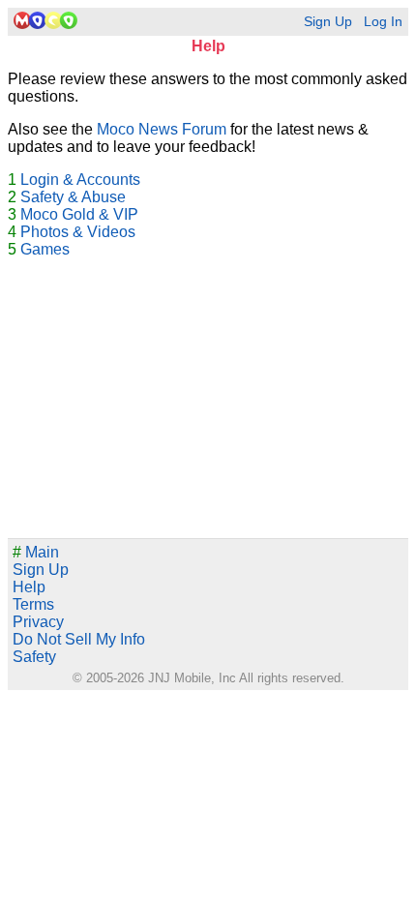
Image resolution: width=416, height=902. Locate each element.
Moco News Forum (161, 129)
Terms (33, 604)
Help (29, 587)
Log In (383, 22)
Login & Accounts (80, 179)
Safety (34, 656)
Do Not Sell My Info (79, 639)
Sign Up (328, 22)
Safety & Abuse (73, 197)
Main (36, 552)
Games (45, 249)
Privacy (38, 622)
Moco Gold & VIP (79, 214)
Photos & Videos (77, 232)
